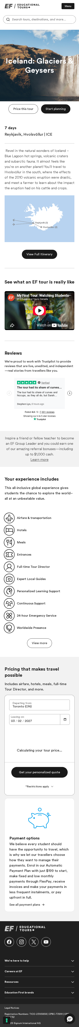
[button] (23, 109)
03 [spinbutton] (13, 721)
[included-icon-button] (9, 518)
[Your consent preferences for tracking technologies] (6, 1020)
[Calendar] (65, 719)
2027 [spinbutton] (28, 721)
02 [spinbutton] (19, 721)
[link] (22, 6)
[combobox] (39, 19)
